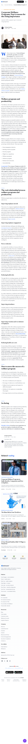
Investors (3, 630)
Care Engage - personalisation (7, 577)
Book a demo (20, 1)
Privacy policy (2, 680)
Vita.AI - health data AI (5, 579)
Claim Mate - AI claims (5, 583)
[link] (4, 1)
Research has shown (20, 333)
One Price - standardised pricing (8, 589)
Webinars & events (5, 618)
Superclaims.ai (4, 646)
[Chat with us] (24, 740)
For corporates (4, 597)
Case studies (4, 614)
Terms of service (8, 680)
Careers (2, 632)
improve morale (11, 219)
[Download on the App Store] (10, 672)
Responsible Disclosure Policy (16, 680)
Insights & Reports (5, 620)
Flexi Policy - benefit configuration (8, 587)
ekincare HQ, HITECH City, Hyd (7, 655)
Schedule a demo (5, 425)
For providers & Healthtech (6, 603)
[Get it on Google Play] (18, 672)
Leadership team (4, 628)
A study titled (4, 166)
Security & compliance (6, 638)
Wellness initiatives (20, 208)
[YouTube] (7, 661)
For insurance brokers (5, 599)
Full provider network (5, 605)
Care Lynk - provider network (7, 585)
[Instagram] (10, 661)
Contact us (3, 640)
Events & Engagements (6, 636)
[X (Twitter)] (5, 661)
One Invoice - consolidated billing (8, 591)
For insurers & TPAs (5, 601)
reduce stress (11, 255)
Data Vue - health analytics (6, 581)
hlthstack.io (3, 648)
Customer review (4, 616)
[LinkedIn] (2, 661)
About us (3, 626)
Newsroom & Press (5, 634)
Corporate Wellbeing (8, 4)
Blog (2, 4)
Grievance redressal (24, 680)
